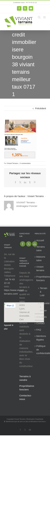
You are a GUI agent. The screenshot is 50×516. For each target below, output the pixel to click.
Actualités (40, 317)
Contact (40, 323)
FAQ (38, 329)
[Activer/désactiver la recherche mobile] (39, 17)
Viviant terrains (40, 268)
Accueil (40, 240)
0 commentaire (25, 163)
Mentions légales (40, 338)
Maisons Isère (40, 258)
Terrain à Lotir (41, 292)
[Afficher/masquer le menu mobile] (44, 17)
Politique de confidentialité (40, 350)
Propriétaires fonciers (40, 278)
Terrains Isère (40, 248)
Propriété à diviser (41, 307)
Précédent (40, 108)
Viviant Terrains (12, 163)
